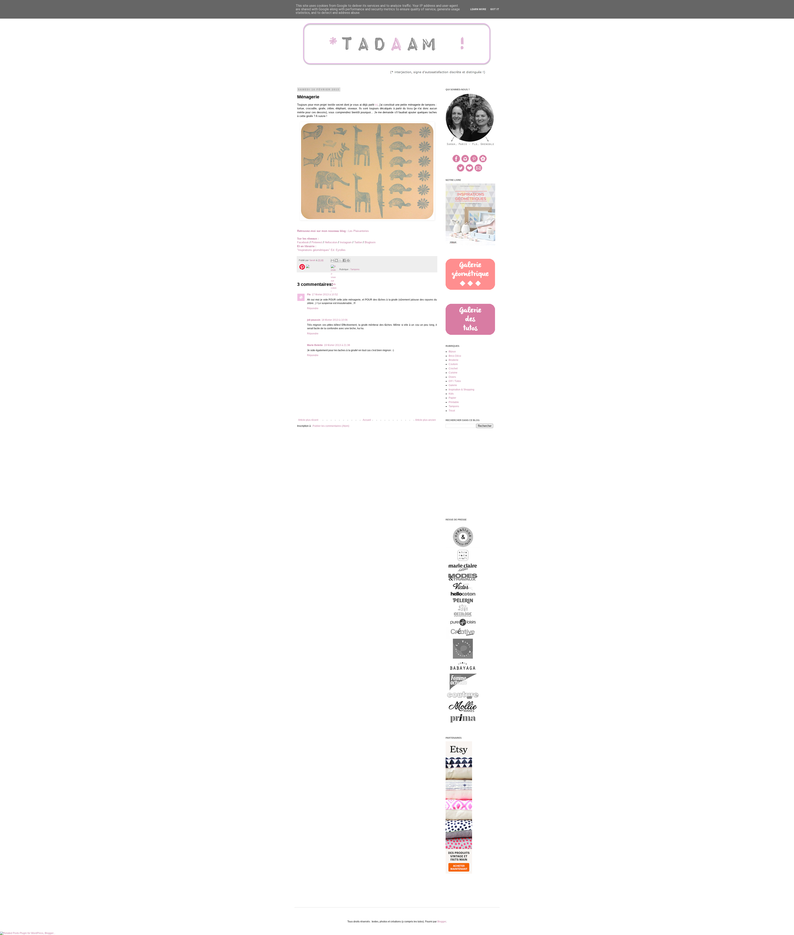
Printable (454, 402)
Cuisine (453, 372)
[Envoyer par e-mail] (332, 260)
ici (376, 104)
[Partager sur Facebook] (344, 260)
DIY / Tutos (455, 381)
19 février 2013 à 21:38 (337, 345)
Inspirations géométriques (313, 250)
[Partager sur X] (340, 260)
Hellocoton (331, 242)
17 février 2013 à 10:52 (325, 294)
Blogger (441, 921)
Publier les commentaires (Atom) (331, 426)
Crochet (453, 368)
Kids (451, 393)
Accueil (367, 420)
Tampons (355, 269)
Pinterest (316, 242)
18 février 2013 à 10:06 (335, 319)
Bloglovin (370, 242)
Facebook (303, 242)
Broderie (453, 360)
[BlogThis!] (336, 260)
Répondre (312, 308)
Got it (494, 9)
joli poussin (313, 319)
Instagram (346, 242)
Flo (309, 294)
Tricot (452, 410)
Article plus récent (308, 420)
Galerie (453, 385)
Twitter (358, 242)
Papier (452, 397)
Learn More (478, 9)
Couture (453, 364)
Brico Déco (455, 355)
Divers (452, 377)
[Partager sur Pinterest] (348, 260)
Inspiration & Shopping (461, 389)
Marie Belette (315, 345)
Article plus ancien (425, 420)
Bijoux (452, 351)
